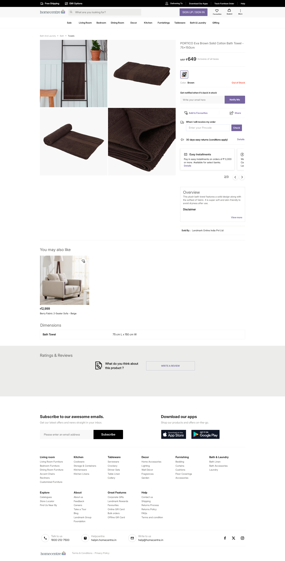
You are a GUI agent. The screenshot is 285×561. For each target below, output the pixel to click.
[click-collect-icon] (242, 154)
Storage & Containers (85, 465)
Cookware (79, 461)
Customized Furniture (51, 481)
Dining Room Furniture (51, 469)
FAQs (144, 513)
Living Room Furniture (51, 461)
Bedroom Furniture (50, 465)
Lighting (146, 465)
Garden (145, 477)
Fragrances (148, 473)
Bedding (179, 461)
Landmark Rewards (118, 501)
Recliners (45, 477)
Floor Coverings (183, 473)
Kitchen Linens (81, 473)
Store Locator (47, 501)
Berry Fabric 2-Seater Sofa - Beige (58, 313)
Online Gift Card (116, 509)
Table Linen (114, 473)
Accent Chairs (47, 473)
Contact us (147, 497)
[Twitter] (234, 538)
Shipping (146, 501)
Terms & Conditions (82, 553)
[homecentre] (53, 12)
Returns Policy (149, 509)
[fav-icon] (217, 11)
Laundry (213, 469)
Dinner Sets (114, 469)
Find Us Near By (48, 505)
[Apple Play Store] (173, 434)
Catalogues (46, 497)
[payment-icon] (186, 154)
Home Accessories (151, 461)
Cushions (180, 469)
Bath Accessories (218, 465)
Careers (78, 505)
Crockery (112, 465)
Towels (71, 36)
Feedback (79, 501)
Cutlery (111, 477)
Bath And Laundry (48, 36)
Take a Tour (80, 509)
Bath (62, 36)
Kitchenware (80, 469)
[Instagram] (243, 538)
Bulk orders (114, 513)
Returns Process (150, 505)
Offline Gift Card (116, 517)
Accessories (181, 477)
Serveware (113, 461)
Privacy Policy (102, 553)
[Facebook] (225, 538)
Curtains (179, 465)
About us (78, 497)
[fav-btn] (83, 261)
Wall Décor (147, 469)
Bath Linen (215, 461)
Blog (76, 513)
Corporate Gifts (116, 497)
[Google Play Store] (205, 434)
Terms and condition (152, 517)
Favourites (113, 505)
